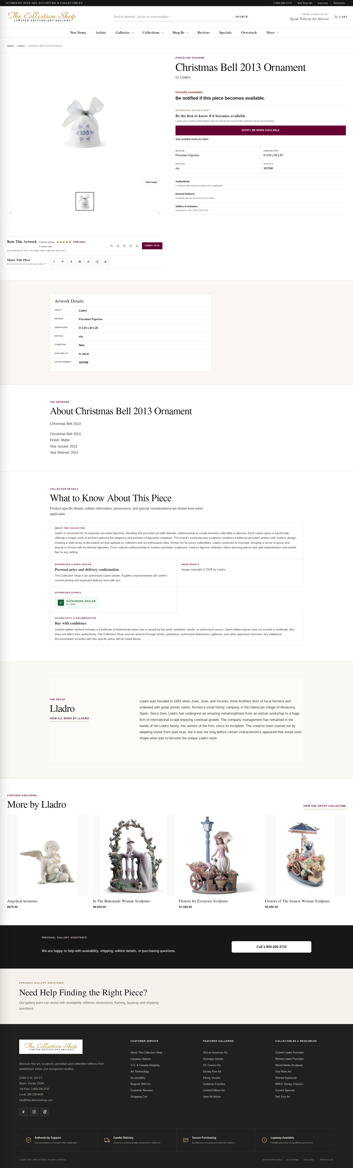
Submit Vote (152, 245)
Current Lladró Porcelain (289, 1052)
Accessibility (138, 1077)
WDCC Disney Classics (289, 1084)
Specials (225, 32)
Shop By (178, 32)
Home (10, 46)
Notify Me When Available (261, 130)
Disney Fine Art (212, 1071)
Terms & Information (272, 1159)
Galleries (123, 32)
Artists (101, 32)
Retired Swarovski (286, 1077)
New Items (78, 32)
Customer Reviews (142, 1090)
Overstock (249, 32)
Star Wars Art (283, 1071)
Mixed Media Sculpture (289, 1065)
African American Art (215, 1052)
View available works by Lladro (192, 139)
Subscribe (339, 3)
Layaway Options (141, 1058)
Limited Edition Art (214, 1090)
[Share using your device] (97, 261)
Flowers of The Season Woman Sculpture (297, 900)
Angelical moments (22, 900)
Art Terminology (140, 1071)
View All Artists (212, 1096)
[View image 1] (85, 201)
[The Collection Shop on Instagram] (34, 1112)
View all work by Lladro (69, 718)
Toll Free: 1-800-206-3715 (34, 1088)
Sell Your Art (304, 3)
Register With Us (141, 1084)
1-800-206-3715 (282, 3)
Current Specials (285, 1090)
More (270, 32)
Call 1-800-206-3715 (272, 947)
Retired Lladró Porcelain (289, 1058)
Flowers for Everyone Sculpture (203, 900)
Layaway (323, 3)
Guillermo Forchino (214, 1084)
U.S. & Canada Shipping (145, 1065)
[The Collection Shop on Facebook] (23, 1112)
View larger (151, 182)
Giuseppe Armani (213, 1058)
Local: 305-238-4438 (31, 1094)
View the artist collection (324, 806)
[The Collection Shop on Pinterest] (44, 1112)
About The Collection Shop (146, 1052)
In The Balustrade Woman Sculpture (121, 900)
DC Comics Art (212, 1065)
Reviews (204, 32)
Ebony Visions (211, 1077)
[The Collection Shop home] (42, 17)
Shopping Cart (139, 1096)
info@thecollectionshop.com (36, 1100)
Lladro (21, 46)
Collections (151, 32)
